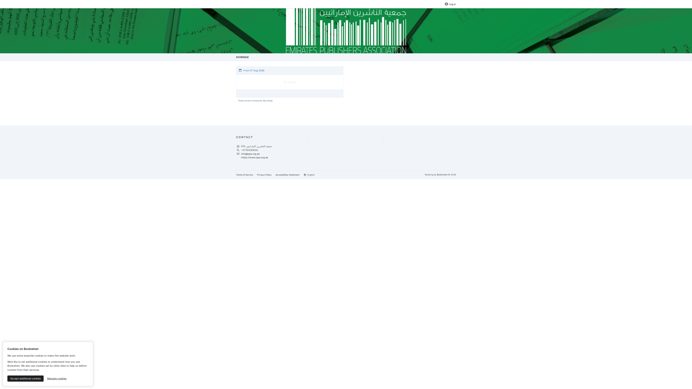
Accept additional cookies (25, 378)
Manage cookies (56, 378)
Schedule (242, 57)
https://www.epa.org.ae (254, 157)
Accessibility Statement (287, 174)
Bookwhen (442, 174)
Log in (452, 4)
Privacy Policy (264, 174)
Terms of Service (244, 174)
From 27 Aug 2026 (253, 70)
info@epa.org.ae (250, 153)
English (311, 174)
